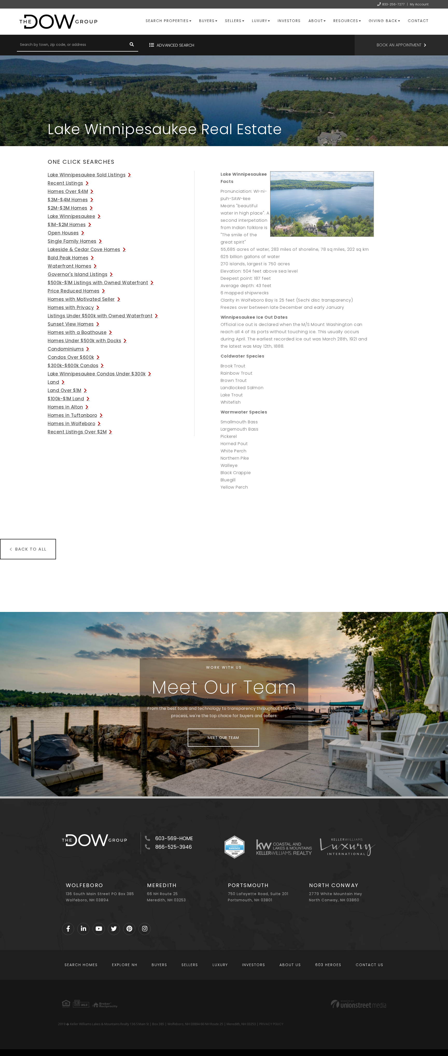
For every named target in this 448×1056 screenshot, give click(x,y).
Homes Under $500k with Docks (84, 341)
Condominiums (66, 349)
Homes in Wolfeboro (71, 423)
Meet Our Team (223, 737)
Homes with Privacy (71, 307)
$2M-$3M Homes (67, 208)
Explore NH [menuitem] (124, 964)
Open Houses (63, 233)
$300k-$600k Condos (73, 365)
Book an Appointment (399, 45)
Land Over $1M (64, 390)
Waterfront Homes (69, 266)
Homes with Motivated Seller (81, 299)
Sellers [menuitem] (233, 20)
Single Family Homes (72, 241)
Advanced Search (175, 45)
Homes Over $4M (68, 191)
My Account (419, 4)
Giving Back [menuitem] (383, 20)
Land (53, 382)
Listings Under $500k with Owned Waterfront (100, 316)
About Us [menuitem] (290, 964)
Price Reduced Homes (74, 291)
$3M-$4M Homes (68, 200)
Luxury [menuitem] (259, 20)
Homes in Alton (65, 407)
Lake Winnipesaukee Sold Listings (86, 175)
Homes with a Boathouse (77, 332)
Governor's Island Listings (77, 274)
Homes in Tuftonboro (72, 415)
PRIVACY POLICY (271, 1024)
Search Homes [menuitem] (81, 964)
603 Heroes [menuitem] (328, 964)
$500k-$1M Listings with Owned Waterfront (98, 283)
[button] (131, 45)
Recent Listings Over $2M (77, 432)
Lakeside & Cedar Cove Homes (84, 249)
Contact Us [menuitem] (369, 964)
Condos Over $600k (71, 357)
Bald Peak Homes (68, 258)
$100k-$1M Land (66, 399)
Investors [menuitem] (289, 20)
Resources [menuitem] (345, 20)
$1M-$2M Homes (67, 225)
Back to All (30, 549)
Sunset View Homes (71, 324)
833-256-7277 (393, 4)
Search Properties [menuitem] (167, 20)
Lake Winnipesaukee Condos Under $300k (97, 374)
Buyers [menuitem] (207, 20)
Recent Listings (65, 183)
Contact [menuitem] (418, 20)
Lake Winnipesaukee (71, 216)
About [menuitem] (316, 20)
